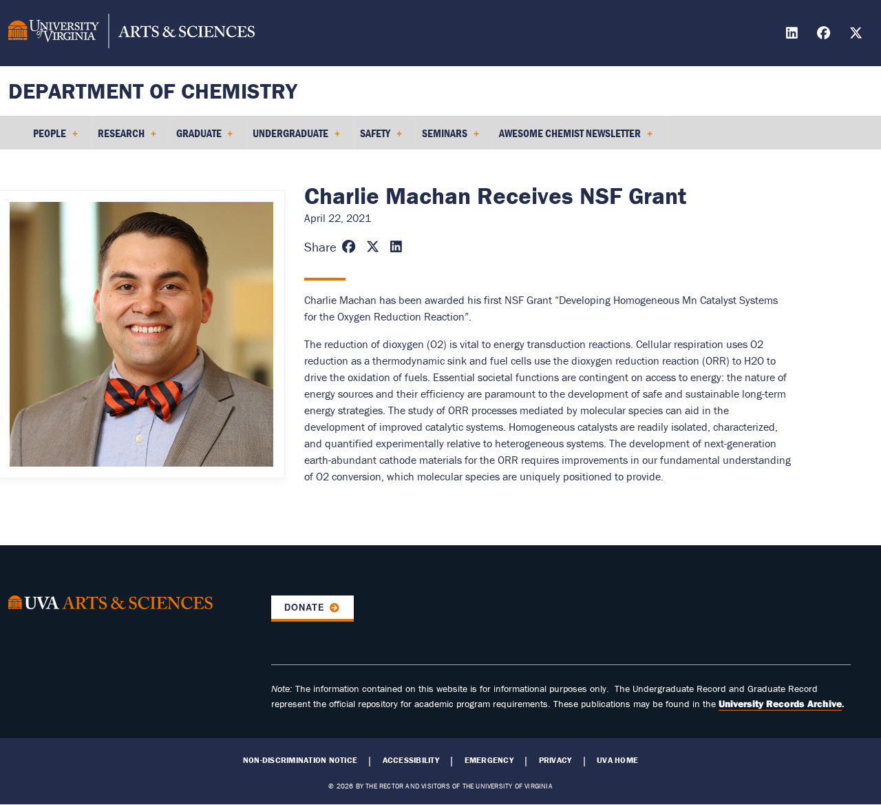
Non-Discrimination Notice (300, 760)
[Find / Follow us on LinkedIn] (793, 34)
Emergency (489, 760)
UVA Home (617, 760)
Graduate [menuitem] (196, 138)
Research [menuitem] (118, 138)
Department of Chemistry (152, 90)
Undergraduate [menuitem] (287, 138)
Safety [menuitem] (372, 138)
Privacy (555, 760)
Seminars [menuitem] (441, 138)
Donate (304, 607)
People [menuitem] (47, 138)
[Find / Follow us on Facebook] (825, 34)
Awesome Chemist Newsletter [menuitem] (567, 138)
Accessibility (411, 760)
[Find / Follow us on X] (857, 34)
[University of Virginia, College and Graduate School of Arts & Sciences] (131, 33)
